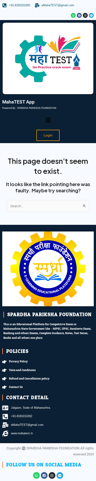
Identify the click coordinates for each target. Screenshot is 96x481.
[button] (48, 120)
